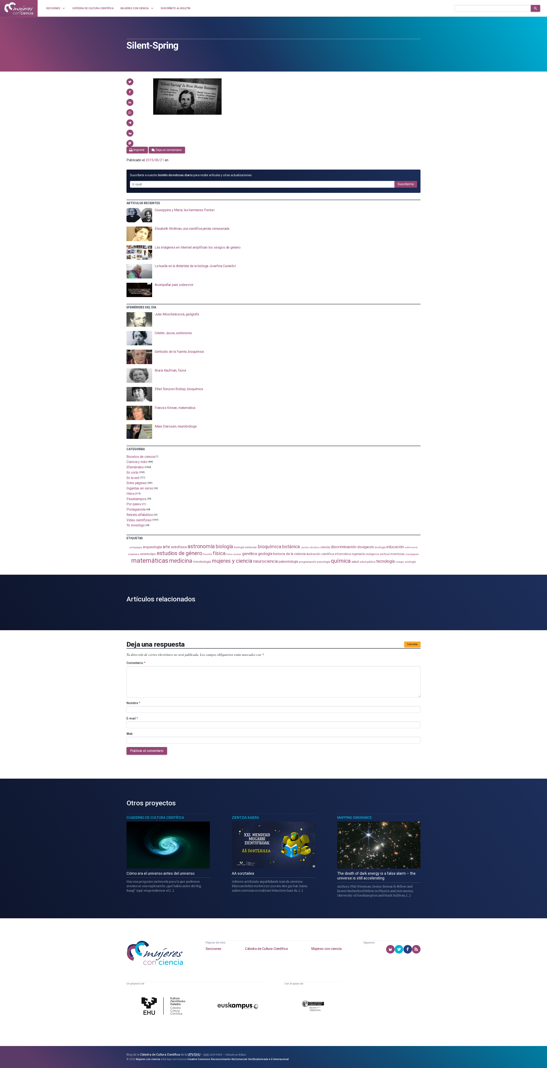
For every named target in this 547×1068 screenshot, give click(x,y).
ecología (380, 547)
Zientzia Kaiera (245, 818)
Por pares (133, 504)
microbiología (202, 561)
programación (307, 561)
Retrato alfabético (139, 515)
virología (400, 562)
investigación (412, 554)
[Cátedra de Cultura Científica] (164, 1006)
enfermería (411, 547)
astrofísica (179, 547)
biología (224, 546)
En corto (132, 472)
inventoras (397, 554)
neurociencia (265, 561)
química (340, 561)
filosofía (207, 554)
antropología (135, 547)
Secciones (213, 949)
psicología (323, 561)
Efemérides (135, 467)
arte (166, 546)
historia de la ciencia (289, 554)
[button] (129, 81)
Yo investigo (135, 525)
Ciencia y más (136, 462)
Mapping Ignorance (354, 818)
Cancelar (412, 644)
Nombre (133, 703)
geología (265, 553)
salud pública (367, 561)
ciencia (325, 547)
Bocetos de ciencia (140, 456)
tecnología (385, 561)
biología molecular (245, 547)
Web (129, 733)
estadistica (133, 554)
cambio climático (310, 547)
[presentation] (273, 215)
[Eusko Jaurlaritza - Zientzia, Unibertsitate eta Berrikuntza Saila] (313, 1006)
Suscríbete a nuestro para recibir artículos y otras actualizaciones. (191, 175)
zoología (410, 561)
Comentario (135, 663)
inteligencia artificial (378, 554)
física (219, 553)
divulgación (365, 547)
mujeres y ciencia (232, 561)
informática (343, 554)
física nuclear (233, 554)
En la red (132, 478)
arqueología (152, 547)
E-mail (132, 718)
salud (355, 562)
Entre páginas (136, 483)
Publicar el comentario (146, 751)
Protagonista (136, 509)
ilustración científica (320, 554)
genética (249, 553)
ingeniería (358, 554)
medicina (180, 560)
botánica (291, 546)
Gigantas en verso (139, 488)
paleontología (288, 562)
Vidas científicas (138, 520)
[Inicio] (19, 8)
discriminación (343, 546)
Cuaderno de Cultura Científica (155, 818)
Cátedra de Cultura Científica (266, 949)
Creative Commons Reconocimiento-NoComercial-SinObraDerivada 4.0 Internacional (238, 1059)
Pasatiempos (136, 499)
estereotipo (148, 554)
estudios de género (179, 553)
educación (395, 547)
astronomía (201, 546)
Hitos (130, 494)
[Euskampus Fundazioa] (238, 1006)
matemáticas (149, 560)
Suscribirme (406, 184)
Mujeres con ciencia (326, 949)
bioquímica (269, 546)
